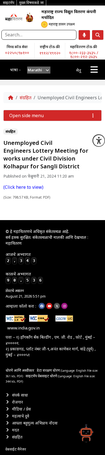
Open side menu (26, 115)
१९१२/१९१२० (49, 53)
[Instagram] (64, 306)
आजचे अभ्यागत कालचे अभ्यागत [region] (23, 267)
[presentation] (38, 70)
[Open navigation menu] (94, 69)
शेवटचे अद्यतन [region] (26, 293)
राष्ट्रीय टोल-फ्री (50, 46)
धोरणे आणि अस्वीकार (20, 370)
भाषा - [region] (15, 69)
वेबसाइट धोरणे (48, 375)
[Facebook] (42, 306)
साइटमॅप (31, 375)
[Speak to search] (84, 35)
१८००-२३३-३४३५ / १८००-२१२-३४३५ (83, 54)
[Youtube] (49, 306)
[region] (14, 17)
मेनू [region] (78, 70)
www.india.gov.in (23, 328)
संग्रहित (25, 98)
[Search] (98, 35)
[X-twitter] (57, 306)
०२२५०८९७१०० (17, 52)
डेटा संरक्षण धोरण (49, 370)
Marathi (35, 69)
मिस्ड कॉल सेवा (17, 46)
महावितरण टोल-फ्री (83, 46)
